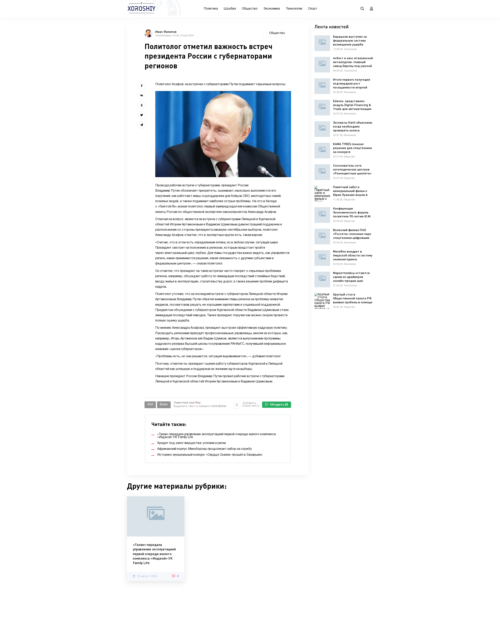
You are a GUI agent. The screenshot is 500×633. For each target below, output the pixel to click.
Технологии (294, 8)
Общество (250, 8)
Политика (211, 8)
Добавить (251, 404)
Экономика (271, 8)
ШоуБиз (230, 8)
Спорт (312, 8)
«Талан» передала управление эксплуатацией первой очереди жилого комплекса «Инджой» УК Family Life (154, 553)
